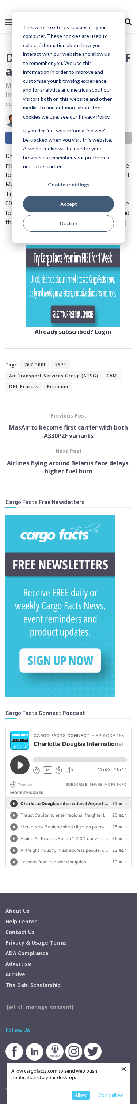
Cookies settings (69, 184)
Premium (57, 387)
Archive (15, 974)
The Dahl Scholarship (33, 984)
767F (60, 365)
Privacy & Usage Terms (36, 942)
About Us (17, 910)
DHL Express (24, 387)
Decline (68, 223)
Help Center (21, 921)
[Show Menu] (8, 22)
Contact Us (20, 931)
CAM (112, 376)
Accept (68, 204)
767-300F (35, 365)
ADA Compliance (27, 953)
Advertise (18, 963)
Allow (81, 1095)
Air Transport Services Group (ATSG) (53, 376)
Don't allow (110, 1095)
